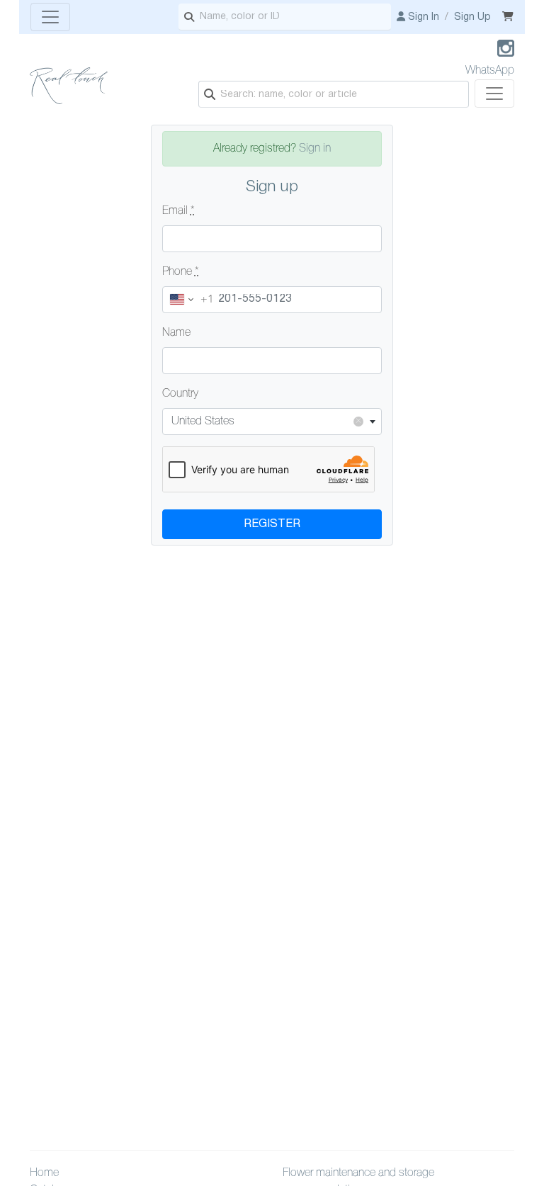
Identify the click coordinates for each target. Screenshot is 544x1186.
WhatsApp (489, 71)
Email (178, 211)
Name (176, 333)
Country (180, 394)
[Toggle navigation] (50, 17)
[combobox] (272, 421)
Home (44, 1173)
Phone (180, 272)
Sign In (422, 17)
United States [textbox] (266, 421)
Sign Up (472, 17)
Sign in (315, 149)
